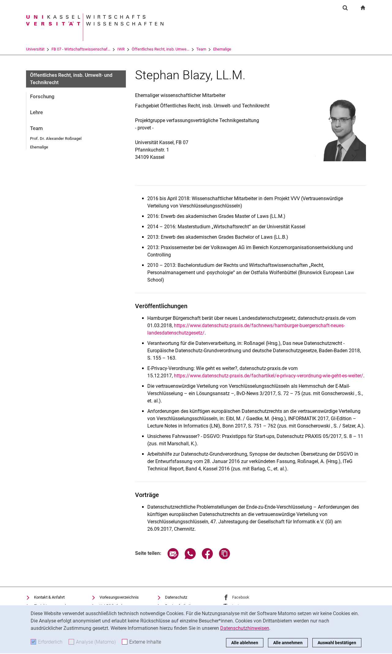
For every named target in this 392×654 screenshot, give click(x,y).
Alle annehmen (288, 642)
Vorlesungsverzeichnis (119, 597)
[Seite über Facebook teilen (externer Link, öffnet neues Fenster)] (207, 557)
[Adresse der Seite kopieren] (224, 557)
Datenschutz (176, 597)
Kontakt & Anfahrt (49, 597)
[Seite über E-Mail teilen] (173, 557)
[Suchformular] (345, 8)
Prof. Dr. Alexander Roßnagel (55, 138)
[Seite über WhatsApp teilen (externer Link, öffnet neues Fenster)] (190, 557)
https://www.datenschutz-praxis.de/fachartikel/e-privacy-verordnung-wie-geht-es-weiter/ (268, 376)
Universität (35, 49)
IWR (121, 49)
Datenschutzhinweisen (244, 628)
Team (201, 49)
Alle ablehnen (244, 642)
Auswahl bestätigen (337, 642)
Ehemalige (222, 49)
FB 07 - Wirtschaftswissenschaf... (80, 49)
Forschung (42, 96)
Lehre (36, 112)
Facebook (240, 597)
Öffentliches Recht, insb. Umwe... (160, 49)
